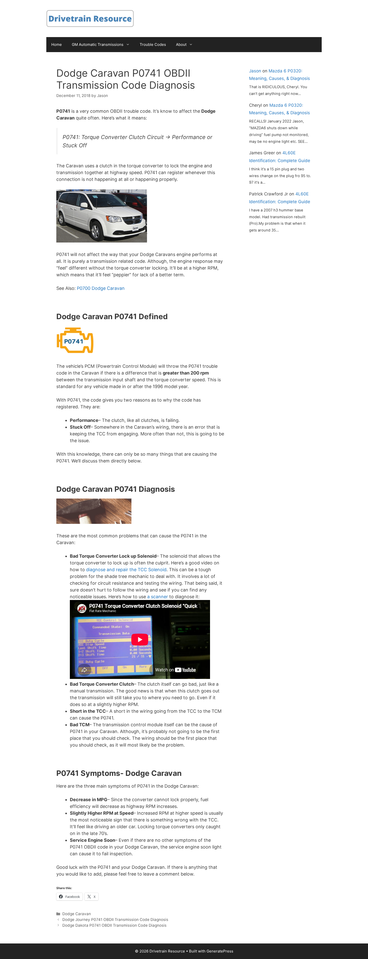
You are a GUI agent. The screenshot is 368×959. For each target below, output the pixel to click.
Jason (255, 70)
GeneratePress (220, 951)
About (181, 44)
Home (56, 44)
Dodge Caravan (76, 913)
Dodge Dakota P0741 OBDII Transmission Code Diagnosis (114, 925)
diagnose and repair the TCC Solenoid (126, 569)
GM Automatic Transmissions (97, 44)
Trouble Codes (153, 44)
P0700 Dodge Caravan (101, 288)
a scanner (157, 596)
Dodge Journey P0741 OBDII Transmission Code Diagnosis (115, 919)
